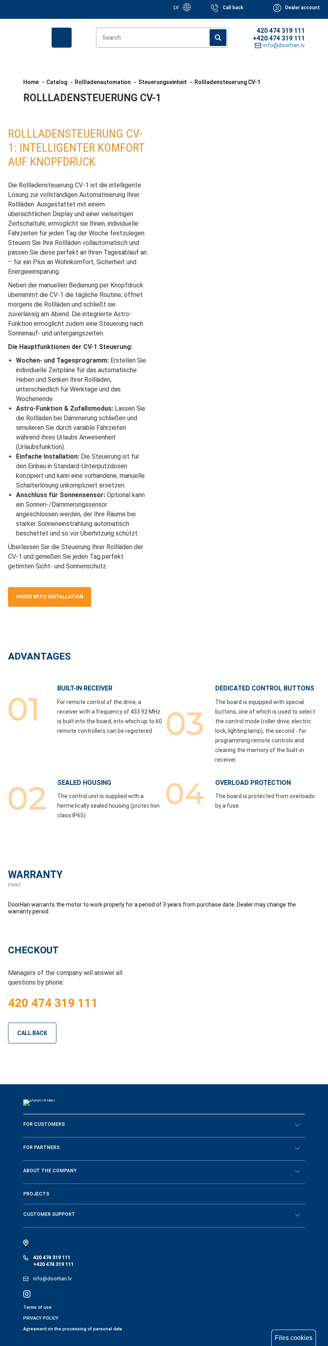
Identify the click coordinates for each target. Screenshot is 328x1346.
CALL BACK (32, 1033)
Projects (36, 1194)
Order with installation (49, 597)
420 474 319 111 (281, 30)
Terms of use (37, 1307)
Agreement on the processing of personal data (72, 1329)
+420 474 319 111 (279, 38)
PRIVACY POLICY (40, 1318)
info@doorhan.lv (52, 1279)
